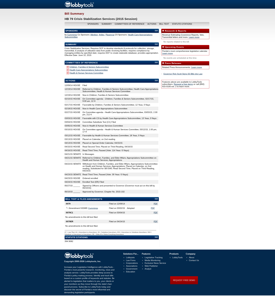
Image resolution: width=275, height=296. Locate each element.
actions (151, 24)
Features (146, 254)
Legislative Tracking (154, 257)
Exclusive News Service (155, 263)
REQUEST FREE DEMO (184, 280)
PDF (156, 204)
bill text (164, 24)
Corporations (132, 263)
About (191, 257)
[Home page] (79, 7)
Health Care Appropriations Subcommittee (89, 70)
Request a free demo (183, 84)
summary (107, 24)
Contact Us (194, 260)
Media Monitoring (152, 260)
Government (131, 269)
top (156, 30)
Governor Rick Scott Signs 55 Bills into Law (182, 74)
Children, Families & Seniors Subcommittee (89, 67)
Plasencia (110, 35)
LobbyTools (177, 257)
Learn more (194, 37)
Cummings (72, 35)
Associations (131, 266)
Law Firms (130, 260)
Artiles (101, 35)
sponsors (93, 24)
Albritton (94, 35)
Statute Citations (182, 24)
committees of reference (129, 24)
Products (174, 254)
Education (130, 271)
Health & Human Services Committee (86, 73)
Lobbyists (130, 257)
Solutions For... (130, 254)
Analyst (148, 269)
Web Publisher (151, 266)
